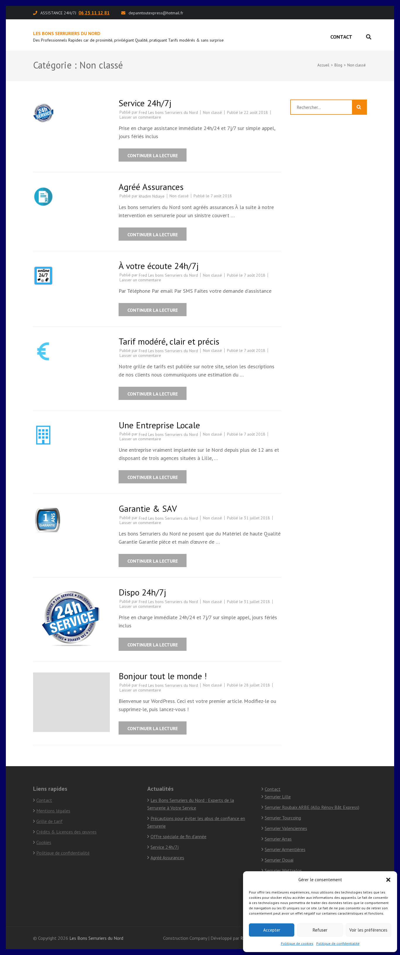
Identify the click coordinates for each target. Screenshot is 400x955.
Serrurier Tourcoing (283, 818)
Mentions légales (53, 811)
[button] (388, 880)
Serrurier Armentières (285, 849)
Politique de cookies (297, 943)
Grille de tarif (49, 821)
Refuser (320, 930)
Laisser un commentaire (140, 117)
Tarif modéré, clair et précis (169, 341)
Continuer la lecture (152, 155)
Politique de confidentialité (338, 943)
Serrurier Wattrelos (283, 870)
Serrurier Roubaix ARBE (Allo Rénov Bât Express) (312, 807)
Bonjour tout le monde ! (163, 676)
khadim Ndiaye (152, 196)
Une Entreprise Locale (159, 425)
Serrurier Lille (278, 797)
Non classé (212, 112)
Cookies (43, 842)
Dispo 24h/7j (142, 592)
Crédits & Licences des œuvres (66, 832)
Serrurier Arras (278, 839)
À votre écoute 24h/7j (159, 265)
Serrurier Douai (279, 860)
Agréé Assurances (151, 186)
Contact (341, 36)
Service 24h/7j (145, 103)
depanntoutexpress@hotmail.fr (156, 13)
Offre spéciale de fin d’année (178, 836)
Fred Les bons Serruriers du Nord (168, 112)
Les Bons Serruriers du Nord (66, 33)
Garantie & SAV (148, 508)
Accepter (271, 930)
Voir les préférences (368, 930)
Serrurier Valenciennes (286, 828)
